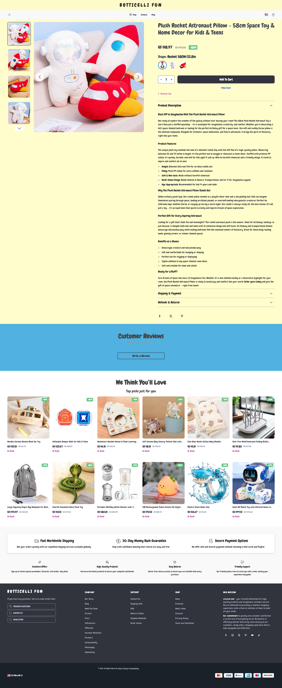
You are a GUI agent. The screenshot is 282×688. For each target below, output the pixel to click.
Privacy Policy (181, 618)
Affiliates (89, 628)
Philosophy (90, 647)
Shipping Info (136, 603)
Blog (153, 14)
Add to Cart (226, 79)
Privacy (125, 668)
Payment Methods (138, 618)
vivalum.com (228, 599)
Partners (89, 637)
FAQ (132, 608)
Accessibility (134, 668)
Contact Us (135, 599)
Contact (144, 14)
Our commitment (230, 615)
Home (177, 599)
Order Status (136, 623)
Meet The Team (91, 608)
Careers (88, 613)
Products (179, 603)
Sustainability (91, 642)
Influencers (90, 623)
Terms (120, 668)
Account (179, 613)
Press (87, 618)
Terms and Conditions (184, 623)
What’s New (180, 608)
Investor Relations (93, 632)
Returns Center (137, 613)
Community (90, 652)
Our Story (89, 599)
